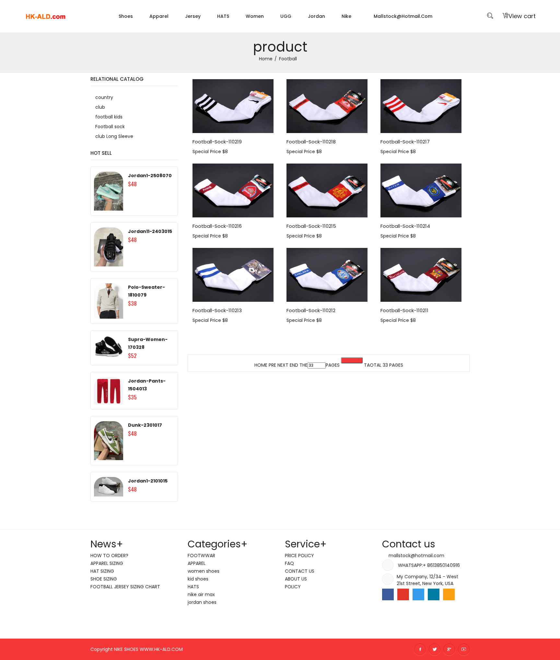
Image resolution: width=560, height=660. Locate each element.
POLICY (293, 586)
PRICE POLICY (299, 555)
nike (346, 16)
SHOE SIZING (103, 579)
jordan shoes (202, 602)
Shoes (126, 16)
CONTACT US (299, 571)
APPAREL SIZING (106, 563)
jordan (316, 16)
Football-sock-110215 (311, 226)
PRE (272, 365)
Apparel (159, 16)
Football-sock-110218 (311, 141)
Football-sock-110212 (310, 310)
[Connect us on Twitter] (418, 594)
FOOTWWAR (201, 555)
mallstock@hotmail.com (402, 16)
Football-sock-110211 (404, 310)
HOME (260, 365)
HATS (223, 16)
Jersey (193, 16)
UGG (285, 16)
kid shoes (198, 579)
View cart (522, 16)
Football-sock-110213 (217, 310)
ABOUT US (296, 579)
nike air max (201, 594)
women (255, 16)
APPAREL (196, 563)
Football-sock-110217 (405, 141)
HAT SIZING (102, 571)
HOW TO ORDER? (109, 555)
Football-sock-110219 (217, 141)
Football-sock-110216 (217, 226)
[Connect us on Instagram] (449, 594)
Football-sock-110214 (405, 226)
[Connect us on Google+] (403, 594)
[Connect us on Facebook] (388, 594)
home (266, 58)
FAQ (289, 563)
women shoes (203, 571)
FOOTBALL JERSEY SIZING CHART (125, 586)
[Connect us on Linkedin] (433, 594)
